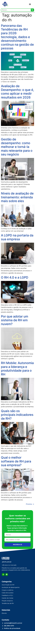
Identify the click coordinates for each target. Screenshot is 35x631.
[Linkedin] (6, 574)
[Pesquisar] (32, 10)
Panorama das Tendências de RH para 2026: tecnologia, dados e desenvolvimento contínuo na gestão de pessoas (17, 37)
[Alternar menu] (30, 4)
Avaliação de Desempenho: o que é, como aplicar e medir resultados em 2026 (17, 91)
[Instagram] (3, 574)
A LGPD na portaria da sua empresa (17, 237)
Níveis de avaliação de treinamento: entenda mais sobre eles (17, 197)
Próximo (30, 504)
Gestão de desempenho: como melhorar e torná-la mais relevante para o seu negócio (16, 146)
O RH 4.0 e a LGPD (14, 277)
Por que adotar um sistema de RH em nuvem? (14, 320)
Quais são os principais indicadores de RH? (17, 414)
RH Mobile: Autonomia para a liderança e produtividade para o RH (17, 368)
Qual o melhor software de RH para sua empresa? (16, 461)
